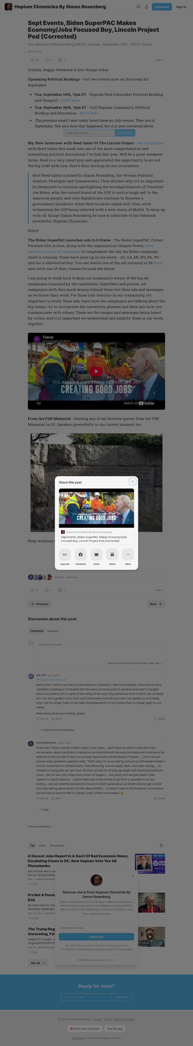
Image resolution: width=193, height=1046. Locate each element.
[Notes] (112, 555)
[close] (133, 482)
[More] (128, 555)
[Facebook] (81, 555)
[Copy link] (65, 555)
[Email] (96, 555)
